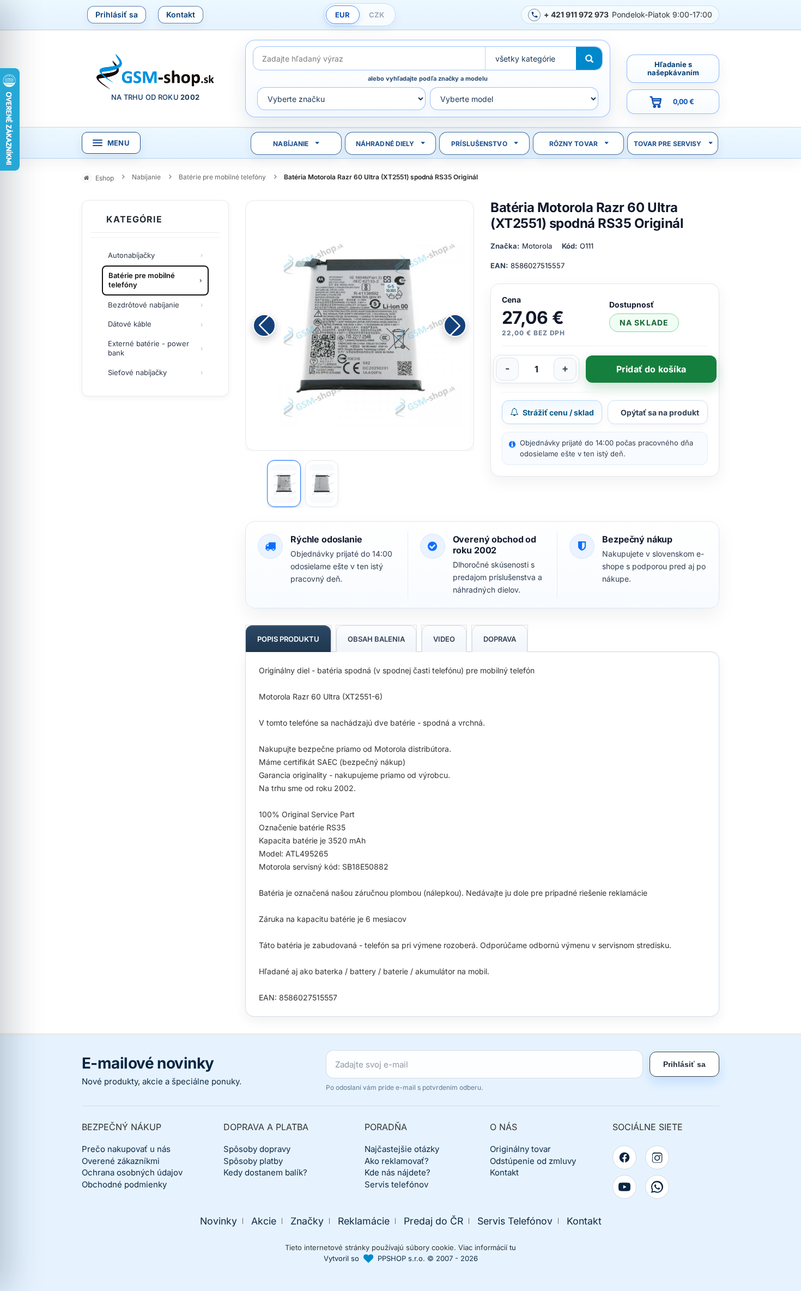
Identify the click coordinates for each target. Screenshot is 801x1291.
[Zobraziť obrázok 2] (322, 483)
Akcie (263, 1221)
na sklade (644, 322)
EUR (342, 14)
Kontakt (180, 14)
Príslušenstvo (479, 144)
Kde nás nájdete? (397, 1172)
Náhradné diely (385, 144)
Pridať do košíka (651, 369)
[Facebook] (624, 1157)
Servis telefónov (396, 1184)
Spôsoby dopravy (256, 1149)
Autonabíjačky (131, 255)
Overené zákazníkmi (121, 1161)
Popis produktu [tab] (288, 639)
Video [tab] (444, 639)
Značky (307, 1221)
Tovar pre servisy (668, 144)
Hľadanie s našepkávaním (673, 68)
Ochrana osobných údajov (132, 1172)
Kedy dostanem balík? (265, 1172)
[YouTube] (624, 1187)
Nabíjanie (290, 144)
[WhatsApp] (657, 1187)
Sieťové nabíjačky (137, 372)
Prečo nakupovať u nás (126, 1149)
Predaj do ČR (433, 1221)
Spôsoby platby (253, 1161)
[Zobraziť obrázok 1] (284, 483)
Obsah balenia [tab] (376, 639)
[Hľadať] (589, 58)
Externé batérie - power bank (148, 348)
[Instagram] (657, 1157)
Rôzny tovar (573, 144)
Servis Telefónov (515, 1221)
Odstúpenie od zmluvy (533, 1161)
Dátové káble (129, 323)
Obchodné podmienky (124, 1184)
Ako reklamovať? (397, 1161)
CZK (376, 14)
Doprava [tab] (499, 639)
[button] (455, 325)
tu (512, 1247)
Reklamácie (364, 1221)
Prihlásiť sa (116, 14)
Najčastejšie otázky (402, 1149)
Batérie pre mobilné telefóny (141, 280)
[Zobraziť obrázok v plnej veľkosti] (360, 325)
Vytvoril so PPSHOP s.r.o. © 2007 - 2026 (401, 1258)
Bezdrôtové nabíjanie (143, 304)
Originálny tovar (520, 1149)
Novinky (218, 1221)
